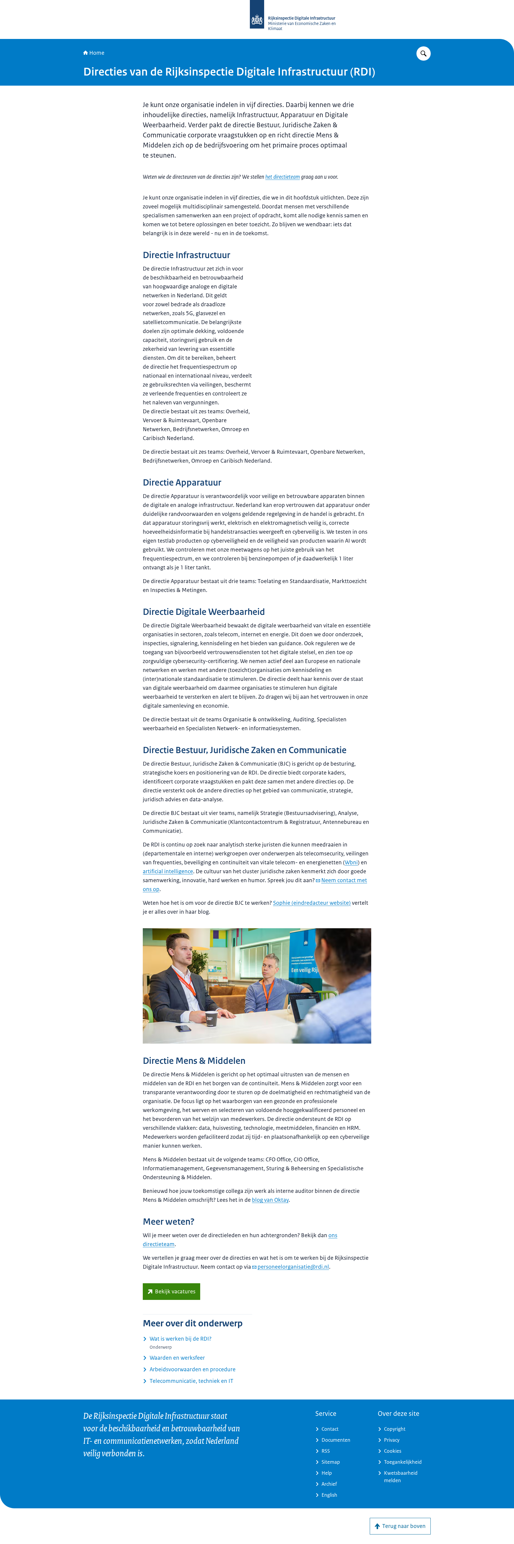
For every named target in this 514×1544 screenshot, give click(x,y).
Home (96, 52)
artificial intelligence (168, 871)
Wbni (351, 862)
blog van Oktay (270, 1200)
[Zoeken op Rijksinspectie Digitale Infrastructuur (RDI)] (423, 53)
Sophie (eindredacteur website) (312, 903)
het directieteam (282, 176)
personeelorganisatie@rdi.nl (293, 1266)
